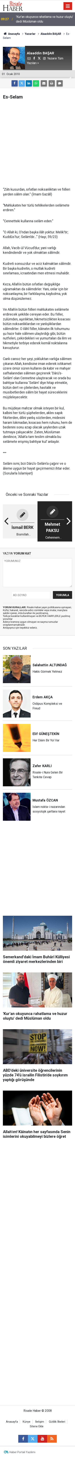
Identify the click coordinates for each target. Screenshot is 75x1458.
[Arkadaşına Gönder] (44, 83)
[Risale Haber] (13, 6)
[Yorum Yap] (60, 83)
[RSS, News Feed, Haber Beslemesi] (52, 1439)
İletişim (39, 1421)
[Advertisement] (37, 143)
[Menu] (67, 6)
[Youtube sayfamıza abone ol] (42, 1439)
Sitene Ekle (36, 1426)
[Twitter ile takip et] (33, 1439)
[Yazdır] (52, 83)
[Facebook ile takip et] (23, 1439)
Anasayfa (12, 1421)
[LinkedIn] (29, 83)
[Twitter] (22, 83)
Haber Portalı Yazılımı (22, 1452)
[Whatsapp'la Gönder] (36, 83)
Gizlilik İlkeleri (57, 1421)
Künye (26, 1421)
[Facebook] (15, 83)
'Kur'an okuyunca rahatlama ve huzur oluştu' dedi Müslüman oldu (44, 19)
